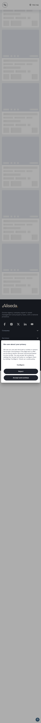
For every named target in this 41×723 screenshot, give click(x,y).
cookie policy (30, 359)
